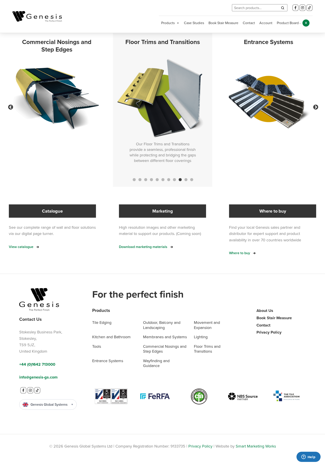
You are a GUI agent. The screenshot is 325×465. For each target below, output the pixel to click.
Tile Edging (101, 322)
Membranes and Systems (165, 337)
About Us (264, 310)
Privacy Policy (268, 332)
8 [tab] (174, 179)
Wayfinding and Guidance (156, 363)
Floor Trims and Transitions (207, 349)
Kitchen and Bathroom (111, 337)
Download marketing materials (143, 246)
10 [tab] (185, 179)
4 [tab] (151, 179)
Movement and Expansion (207, 325)
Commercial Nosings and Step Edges (164, 349)
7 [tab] (168, 179)
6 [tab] (162, 179)
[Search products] (283, 8)
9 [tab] (180, 179)
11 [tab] (191, 179)
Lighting (201, 337)
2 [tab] (139, 179)
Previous (10, 106)
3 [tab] (145, 179)
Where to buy (239, 253)
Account (265, 22)
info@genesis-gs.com (38, 377)
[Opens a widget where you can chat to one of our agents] (308, 457)
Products (168, 22)
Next (315, 106)
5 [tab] (157, 179)
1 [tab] (134, 179)
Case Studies (194, 22)
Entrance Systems (107, 361)
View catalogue (21, 246)
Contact (249, 22)
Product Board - (292, 22)
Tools (96, 346)
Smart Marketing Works (256, 446)
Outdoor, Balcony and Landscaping (161, 325)
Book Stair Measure (223, 22)
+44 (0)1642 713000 (37, 364)
